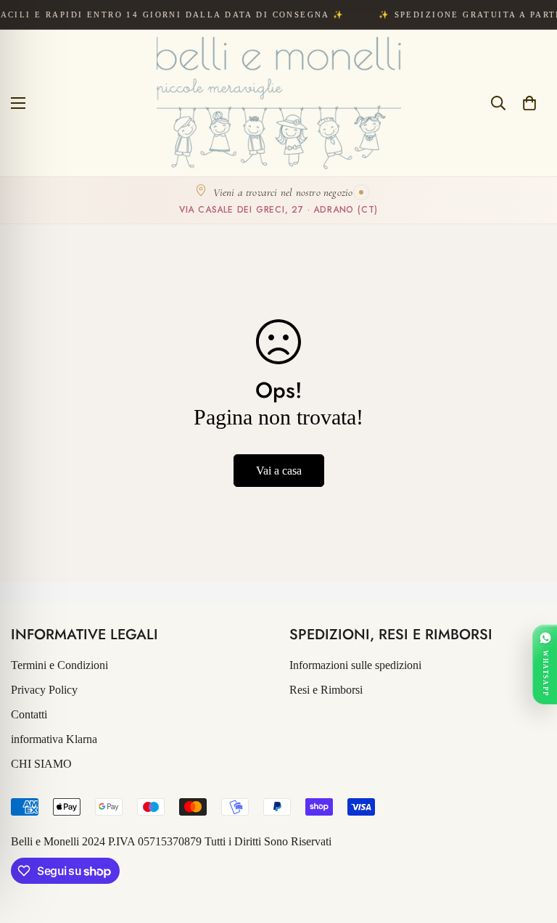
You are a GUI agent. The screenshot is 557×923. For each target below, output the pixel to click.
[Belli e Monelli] (279, 103)
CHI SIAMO (41, 764)
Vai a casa (279, 470)
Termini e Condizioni (59, 665)
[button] (529, 103)
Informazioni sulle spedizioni (355, 665)
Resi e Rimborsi (326, 690)
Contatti (29, 714)
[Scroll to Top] (528, 844)
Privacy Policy (44, 690)
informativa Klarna (54, 739)
